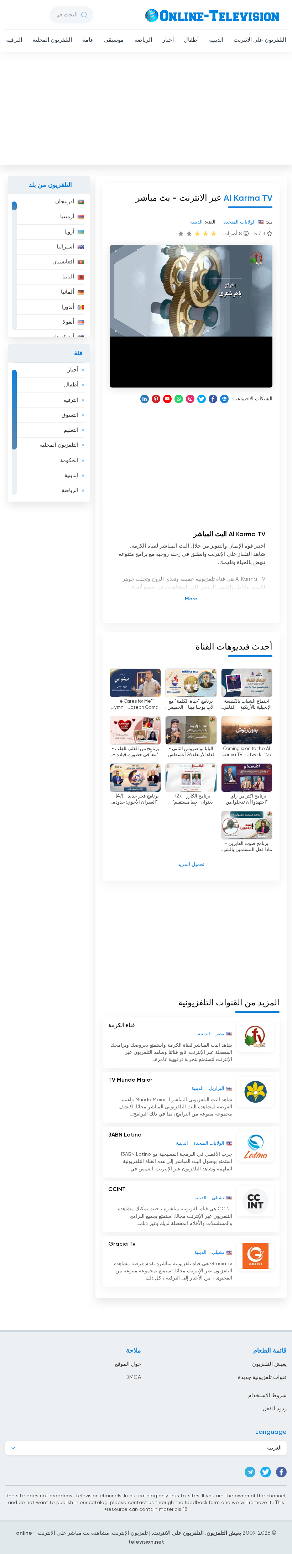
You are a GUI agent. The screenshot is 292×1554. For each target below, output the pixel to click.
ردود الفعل (275, 1408)
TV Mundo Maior (130, 1080)
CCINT (117, 1190)
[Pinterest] (156, 399)
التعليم (71, 430)
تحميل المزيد (191, 864)
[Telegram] (250, 1472)
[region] (49, 265)
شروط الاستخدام (267, 1395)
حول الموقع (128, 1364)
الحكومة (69, 460)
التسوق (70, 415)
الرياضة (143, 40)
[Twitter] (201, 399)
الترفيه (14, 40)
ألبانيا (68, 276)
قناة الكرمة (121, 1026)
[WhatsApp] (178, 399)
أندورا (68, 307)
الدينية (216, 40)
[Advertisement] (145, 110)
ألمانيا (67, 292)
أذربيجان (64, 201)
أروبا (69, 232)
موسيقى (114, 40)
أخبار (168, 40)
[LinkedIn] (144, 399)
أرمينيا (67, 216)
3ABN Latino (124, 1135)
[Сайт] (224, 399)
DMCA (133, 1377)
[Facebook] (213, 399)
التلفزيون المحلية (52, 40)
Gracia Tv (121, 1244)
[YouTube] (167, 399)
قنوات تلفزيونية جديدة (262, 1377)
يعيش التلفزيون (269, 1364)
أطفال (191, 40)
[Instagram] (190, 399)
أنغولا (68, 322)
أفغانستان (63, 262)
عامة (88, 40)
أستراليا (65, 247)
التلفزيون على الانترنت (260, 40)
